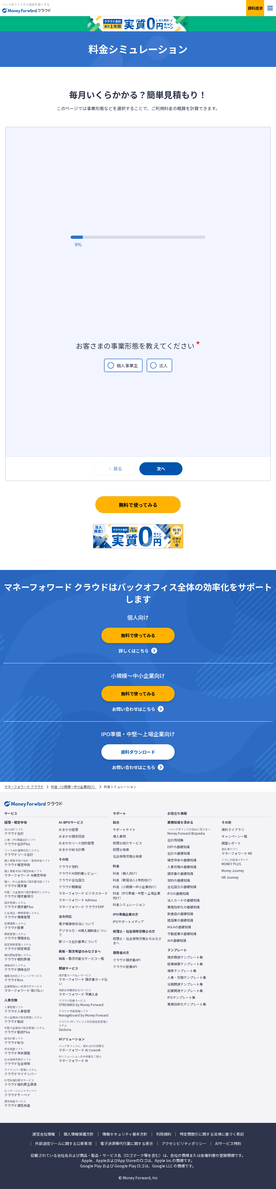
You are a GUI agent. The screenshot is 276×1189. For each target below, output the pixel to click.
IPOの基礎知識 (178, 893)
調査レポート (231, 843)
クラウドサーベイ (20, 1093)
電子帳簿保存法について (76, 924)
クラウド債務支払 (17, 936)
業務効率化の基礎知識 (183, 907)
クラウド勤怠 (23, 1019)
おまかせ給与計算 (72, 849)
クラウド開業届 (70, 887)
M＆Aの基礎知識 (179, 927)
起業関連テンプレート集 (185, 990)
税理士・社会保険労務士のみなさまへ (137, 940)
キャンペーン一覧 (234, 836)
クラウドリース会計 (21, 852)
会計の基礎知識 (178, 853)
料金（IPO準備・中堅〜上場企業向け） (136, 895)
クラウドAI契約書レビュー (78, 873)
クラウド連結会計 (17, 967)
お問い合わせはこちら (133, 709)
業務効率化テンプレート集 (186, 1004)
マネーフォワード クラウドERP (81, 907)
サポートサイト (124, 829)
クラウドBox (23, 978)
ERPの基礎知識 (178, 847)
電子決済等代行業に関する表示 (126, 1143)
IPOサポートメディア (128, 921)
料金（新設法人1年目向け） (133, 880)
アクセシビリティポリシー (184, 1143)
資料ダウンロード (138, 752)
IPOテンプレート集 (181, 997)
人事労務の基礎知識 (181, 867)
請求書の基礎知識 (180, 873)
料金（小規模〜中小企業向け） (73, 786)
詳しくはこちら (134, 651)
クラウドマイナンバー (20, 1072)
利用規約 (163, 1134)
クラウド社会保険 (17, 1062)
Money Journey (233, 870)
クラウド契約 (68, 866)
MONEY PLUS (235, 862)
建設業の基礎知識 (180, 920)
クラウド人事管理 (17, 1009)
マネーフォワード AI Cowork (81, 1048)
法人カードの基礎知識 (183, 900)
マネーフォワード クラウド (24, 786)
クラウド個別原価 (17, 957)
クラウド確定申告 (27, 863)
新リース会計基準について (78, 941)
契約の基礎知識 (178, 880)
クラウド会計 (14, 831)
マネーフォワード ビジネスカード (83, 893)
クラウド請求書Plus (18, 905)
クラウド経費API (125, 966)
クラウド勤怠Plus (24, 1030)
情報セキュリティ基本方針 (124, 1134)
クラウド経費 (15, 926)
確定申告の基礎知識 (181, 860)
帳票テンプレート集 (181, 971)
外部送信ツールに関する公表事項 (63, 1143)
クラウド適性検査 (17, 1103)
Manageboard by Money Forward (83, 1013)
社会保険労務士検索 (127, 856)
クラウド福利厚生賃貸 (20, 1082)
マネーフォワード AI (80, 1059)
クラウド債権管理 (21, 915)
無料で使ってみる (138, 504)
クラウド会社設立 (72, 880)
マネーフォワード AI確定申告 (25, 873)
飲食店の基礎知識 (180, 914)
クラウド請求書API (126, 960)
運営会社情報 (43, 1134)
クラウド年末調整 (17, 1051)
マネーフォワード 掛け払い (24, 988)
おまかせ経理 (68, 829)
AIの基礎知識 (176, 940)
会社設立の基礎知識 (181, 887)
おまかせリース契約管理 (76, 843)
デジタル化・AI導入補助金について (83, 932)
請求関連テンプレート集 (185, 957)
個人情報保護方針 (79, 1134)
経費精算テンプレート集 (185, 964)
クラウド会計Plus (20, 842)
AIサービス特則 (228, 1143)
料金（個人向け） (126, 873)
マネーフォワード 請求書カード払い (83, 979)
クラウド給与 (14, 1041)
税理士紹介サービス (127, 843)
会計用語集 (175, 840)
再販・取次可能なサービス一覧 (81, 958)
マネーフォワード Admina (78, 900)
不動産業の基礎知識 (181, 934)
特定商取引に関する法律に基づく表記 (212, 1134)
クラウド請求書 (27, 884)
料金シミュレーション (129, 904)
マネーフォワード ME (237, 851)
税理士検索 (121, 849)
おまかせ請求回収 (72, 836)
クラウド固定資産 (17, 947)
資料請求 (255, 8)
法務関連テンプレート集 (185, 984)
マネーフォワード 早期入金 (78, 992)
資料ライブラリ (233, 829)
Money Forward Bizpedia (189, 831)
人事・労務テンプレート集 (186, 977)
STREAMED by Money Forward (81, 1003)
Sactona (83, 1026)
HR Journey (230, 877)
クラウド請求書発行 (27, 894)
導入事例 (119, 836)
